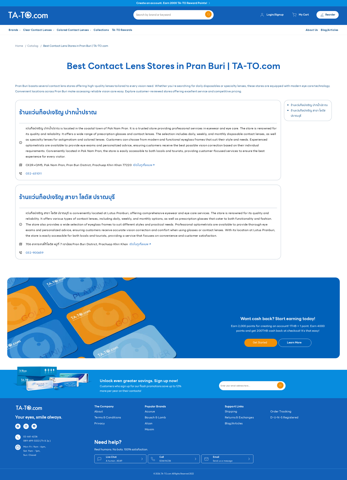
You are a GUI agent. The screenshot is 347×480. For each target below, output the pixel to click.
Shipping (231, 411)
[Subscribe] (280, 385)
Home (19, 46)
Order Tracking (281, 411)
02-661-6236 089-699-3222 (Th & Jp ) (37, 438)
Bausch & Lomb (155, 417)
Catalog (32, 46)
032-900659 (34, 252)
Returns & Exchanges (239, 417)
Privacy (99, 423)
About (98, 411)
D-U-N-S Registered (284, 417)
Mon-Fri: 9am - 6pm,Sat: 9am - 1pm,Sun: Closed (34, 451)
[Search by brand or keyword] (208, 14)
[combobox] (173, 15)
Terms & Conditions (107, 417)
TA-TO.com (166, 473)
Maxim (149, 429)
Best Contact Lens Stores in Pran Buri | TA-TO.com (75, 46)
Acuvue (150, 411)
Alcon (149, 423)
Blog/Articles (234, 423)
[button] (14, 30)
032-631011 (34, 173)
